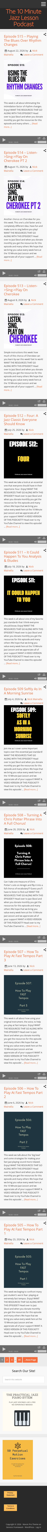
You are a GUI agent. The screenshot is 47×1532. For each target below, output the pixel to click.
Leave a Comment (33, 54)
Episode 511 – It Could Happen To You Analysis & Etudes (22, 556)
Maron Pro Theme (30, 1524)
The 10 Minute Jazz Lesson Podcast (23, 17)
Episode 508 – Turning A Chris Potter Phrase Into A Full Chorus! (23, 819)
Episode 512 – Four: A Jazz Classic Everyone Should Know (21, 419)
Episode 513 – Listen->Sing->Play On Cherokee (20, 289)
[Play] (4, 140)
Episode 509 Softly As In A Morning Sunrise (23, 690)
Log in (38, 1527)
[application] (23, 140)
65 (19, 1359)
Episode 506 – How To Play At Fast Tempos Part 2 (23, 1092)
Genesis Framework (14, 1527)
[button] (23, 4)
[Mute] (35, 142)
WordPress (29, 1527)
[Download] (44, 138)
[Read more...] (13, 526)
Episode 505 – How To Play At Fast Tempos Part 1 (23, 1229)
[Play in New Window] (39, 138)
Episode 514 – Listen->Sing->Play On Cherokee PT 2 (20, 156)
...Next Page (30, 1359)
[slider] (42, 142)
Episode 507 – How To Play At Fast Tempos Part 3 (23, 955)
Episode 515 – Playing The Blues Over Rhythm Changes (22, 40)
